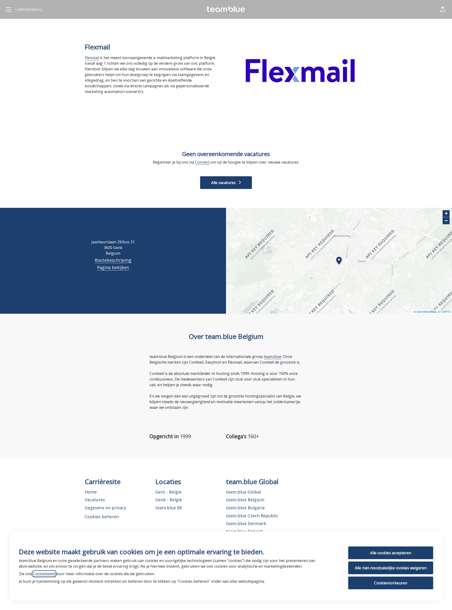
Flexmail (92, 57)
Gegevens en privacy (105, 507)
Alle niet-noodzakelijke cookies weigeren (391, 567)
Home (91, 492)
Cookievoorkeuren (390, 583)
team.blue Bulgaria (245, 507)
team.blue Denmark (246, 523)
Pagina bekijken (113, 267)
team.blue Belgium (245, 499)
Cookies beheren (102, 516)
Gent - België (168, 492)
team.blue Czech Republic (252, 515)
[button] (442, 9)
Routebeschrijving (113, 260)
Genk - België (168, 499)
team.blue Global (243, 492)
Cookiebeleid (44, 573)
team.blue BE (168, 507)
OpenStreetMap (426, 311)
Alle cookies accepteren (390, 552)
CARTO (446, 311)
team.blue (272, 356)
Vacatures (95, 499)
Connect (202, 162)
